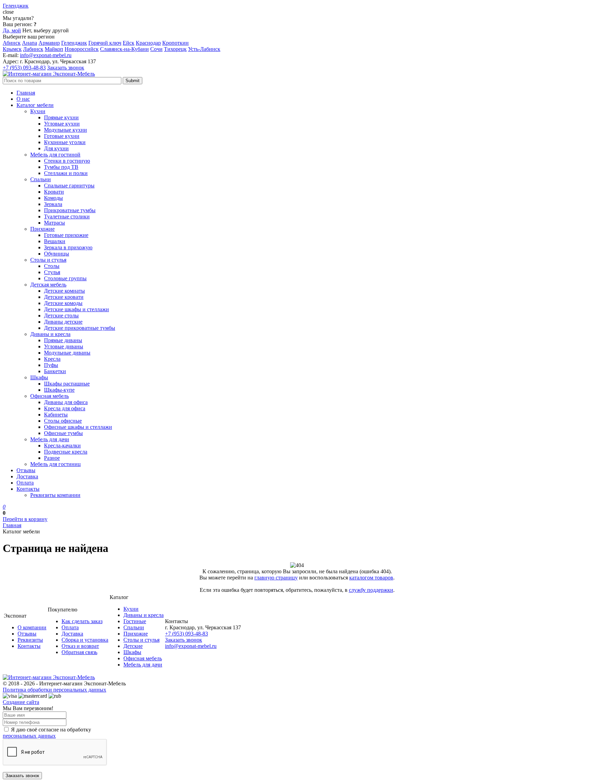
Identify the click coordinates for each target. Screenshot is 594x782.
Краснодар (148, 43)
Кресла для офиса (64, 408)
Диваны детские (63, 322)
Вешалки (54, 241)
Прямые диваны (63, 340)
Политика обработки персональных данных (54, 690)
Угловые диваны (63, 346)
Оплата (25, 483)
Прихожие (42, 229)
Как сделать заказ (82, 621)
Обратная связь (79, 652)
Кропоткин (175, 43)
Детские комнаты (64, 291)
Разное (52, 458)
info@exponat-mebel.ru (46, 55)
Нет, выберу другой (45, 30)
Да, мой (12, 30)
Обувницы (56, 254)
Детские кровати (64, 297)
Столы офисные (63, 421)
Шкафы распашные (67, 384)
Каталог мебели (35, 105)
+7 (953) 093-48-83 (24, 67)
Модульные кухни (65, 130)
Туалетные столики (67, 216)
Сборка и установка (85, 640)
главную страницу (276, 577)
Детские (133, 646)
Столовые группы (65, 278)
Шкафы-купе (59, 390)
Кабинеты (56, 414)
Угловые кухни (62, 124)
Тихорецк (175, 49)
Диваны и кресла (50, 334)
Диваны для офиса (66, 402)
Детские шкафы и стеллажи (76, 309)
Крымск (12, 49)
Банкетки (55, 371)
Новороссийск (82, 49)
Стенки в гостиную (67, 161)
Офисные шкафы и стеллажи (78, 427)
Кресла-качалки (62, 445)
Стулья (52, 272)
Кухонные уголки (65, 142)
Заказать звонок (65, 67)
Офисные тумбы (63, 433)
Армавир (49, 43)
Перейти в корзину (25, 519)
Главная (25, 93)
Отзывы (25, 470)
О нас (23, 99)
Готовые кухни (61, 136)
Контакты (28, 489)
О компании (32, 627)
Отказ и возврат (80, 646)
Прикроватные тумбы (70, 210)
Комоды (53, 198)
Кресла (52, 359)
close (8, 12)
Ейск (128, 43)
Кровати (54, 192)
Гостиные (134, 621)
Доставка (27, 476)
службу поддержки (371, 590)
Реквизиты (30, 640)
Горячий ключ (104, 43)
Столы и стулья (48, 260)
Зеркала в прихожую (68, 247)
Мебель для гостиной (55, 155)
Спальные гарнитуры (69, 185)
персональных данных (29, 736)
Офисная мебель (49, 396)
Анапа (29, 43)
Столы (51, 266)
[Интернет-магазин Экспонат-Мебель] (49, 74)
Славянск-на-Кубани (124, 49)
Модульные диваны (67, 353)
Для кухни (56, 148)
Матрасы (54, 223)
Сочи (156, 49)
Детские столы (61, 315)
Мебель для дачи (49, 439)
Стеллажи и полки (66, 173)
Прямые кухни (61, 117)
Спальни (40, 179)
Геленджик (74, 43)
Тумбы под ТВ (61, 167)
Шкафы (39, 377)
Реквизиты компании (55, 495)
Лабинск (33, 49)
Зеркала (53, 204)
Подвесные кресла (65, 452)
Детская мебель (48, 284)
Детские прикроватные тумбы (79, 328)
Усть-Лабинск (204, 49)
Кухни (37, 111)
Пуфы (51, 365)
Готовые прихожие (66, 235)
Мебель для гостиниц (55, 464)
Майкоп (54, 49)
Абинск (12, 43)
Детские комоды (63, 303)
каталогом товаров (371, 577)
